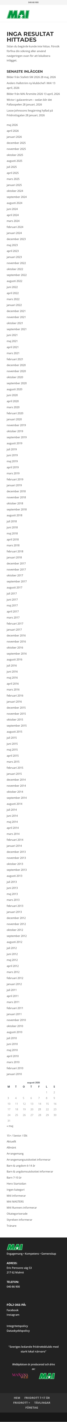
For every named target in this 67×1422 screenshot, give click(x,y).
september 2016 (17, 653)
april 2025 (13, 173)
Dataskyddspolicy (18, 1331)
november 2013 (16, 858)
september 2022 (17, 275)
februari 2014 (15, 840)
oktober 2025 (15, 155)
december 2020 (16, 365)
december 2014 (16, 779)
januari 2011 (14, 1014)
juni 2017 (12, 599)
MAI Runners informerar (22, 1207)
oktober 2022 (15, 269)
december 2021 (16, 311)
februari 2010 (15, 1068)
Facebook (13, 1310)
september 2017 (17, 581)
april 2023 (13, 251)
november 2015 (16, 713)
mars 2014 (13, 834)
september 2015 (17, 725)
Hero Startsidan (16, 1183)
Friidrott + (21, 1403)
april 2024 (13, 215)
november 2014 (16, 785)
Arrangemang (15, 1153)
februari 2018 (15, 551)
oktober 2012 (15, 930)
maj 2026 (12, 125)
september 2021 (17, 329)
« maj (10, 1126)
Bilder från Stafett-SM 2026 (23, 77)
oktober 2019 (15, 431)
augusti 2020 (14, 389)
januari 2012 (14, 984)
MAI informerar (16, 1195)
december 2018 (16, 491)
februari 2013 (15, 906)
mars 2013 (13, 900)
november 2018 (16, 497)
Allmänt (11, 1147)
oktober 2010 (15, 1026)
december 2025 (16, 143)
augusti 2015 (14, 731)
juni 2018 (12, 527)
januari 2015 (14, 774)
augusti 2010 (14, 1032)
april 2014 (13, 828)
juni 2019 (12, 455)
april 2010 (13, 1056)
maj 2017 (12, 605)
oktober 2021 (15, 323)
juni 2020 (12, 395)
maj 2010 (12, 1050)
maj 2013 (12, 894)
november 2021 (16, 317)
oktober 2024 (15, 191)
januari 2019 (14, 485)
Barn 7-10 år (14, 1177)
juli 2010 (12, 1038)
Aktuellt (11, 1141)
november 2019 (16, 425)
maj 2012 (12, 960)
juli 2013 (12, 882)
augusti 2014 (14, 804)
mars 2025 (13, 179)
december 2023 (16, 239)
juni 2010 (12, 1044)
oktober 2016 (15, 647)
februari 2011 (15, 1008)
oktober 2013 (15, 864)
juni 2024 (12, 209)
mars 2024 (13, 221)
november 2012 (16, 924)
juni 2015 (12, 744)
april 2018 (13, 539)
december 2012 (16, 918)
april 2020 (13, 401)
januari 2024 (14, 233)
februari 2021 (15, 359)
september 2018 (17, 509)
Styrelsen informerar (19, 1219)
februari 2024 (15, 227)
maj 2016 (12, 677)
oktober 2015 (15, 719)
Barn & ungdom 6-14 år (21, 1165)
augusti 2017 (14, 587)
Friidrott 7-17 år (37, 1398)
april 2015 (13, 755)
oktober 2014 (15, 792)
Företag (31, 1407)
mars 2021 (13, 353)
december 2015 (16, 707)
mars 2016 (13, 689)
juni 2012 (12, 954)
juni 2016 (12, 671)
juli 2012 (12, 948)
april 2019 (13, 467)
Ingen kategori (16, 1189)
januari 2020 (14, 419)
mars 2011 (13, 1002)
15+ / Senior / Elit (17, 1135)
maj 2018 (12, 533)
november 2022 (16, 263)
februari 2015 (15, 768)
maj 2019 (12, 461)
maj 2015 (12, 749)
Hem (17, 1398)
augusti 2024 (14, 203)
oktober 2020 (15, 377)
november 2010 (16, 1020)
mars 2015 (13, 761)
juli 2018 (12, 521)
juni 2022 (12, 287)
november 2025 (16, 149)
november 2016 (16, 641)
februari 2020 (15, 413)
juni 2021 (12, 335)
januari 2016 (14, 701)
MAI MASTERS (15, 1201)
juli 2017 (12, 593)
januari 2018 (14, 557)
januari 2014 (14, 846)
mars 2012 (13, 972)
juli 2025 (12, 167)
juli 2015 (12, 737)
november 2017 (16, 569)
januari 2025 (14, 185)
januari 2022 (14, 305)
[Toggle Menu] (52, 11)
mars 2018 (13, 545)
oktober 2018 (15, 503)
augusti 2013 (14, 876)
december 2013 (16, 852)
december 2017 (16, 563)
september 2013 (17, 870)
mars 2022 (13, 299)
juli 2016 (12, 665)
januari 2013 (14, 912)
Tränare (11, 1226)
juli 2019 (12, 449)
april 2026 (13, 131)
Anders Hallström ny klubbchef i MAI (29, 83)
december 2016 (16, 635)
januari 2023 (14, 257)
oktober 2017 (15, 575)
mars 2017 (13, 617)
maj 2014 (12, 822)
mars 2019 (13, 473)
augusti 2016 (14, 659)
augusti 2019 (14, 443)
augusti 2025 (14, 161)
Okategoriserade (17, 1213)
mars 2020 (13, 407)
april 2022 (13, 293)
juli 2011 (12, 990)
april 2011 (13, 996)
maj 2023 (12, 245)
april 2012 (13, 966)
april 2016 (13, 683)
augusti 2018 (14, 515)
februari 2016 (15, 695)
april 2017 (13, 611)
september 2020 (17, 383)
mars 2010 (13, 1062)
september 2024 (17, 197)
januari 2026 (14, 137)
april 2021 (13, 347)
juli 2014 (12, 809)
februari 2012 (15, 978)
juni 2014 (12, 816)
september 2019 (17, 437)
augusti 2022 (14, 281)
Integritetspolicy (17, 1326)
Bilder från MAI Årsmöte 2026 (25, 94)
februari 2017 (15, 623)
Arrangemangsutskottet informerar (29, 1159)
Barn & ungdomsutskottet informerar (30, 1171)
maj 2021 (12, 341)
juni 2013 (12, 888)
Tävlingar (42, 1403)
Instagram (13, 1315)
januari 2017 (14, 629)
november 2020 (16, 371)
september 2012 (17, 936)
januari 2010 (14, 1074)
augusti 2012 (14, 942)
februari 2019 (15, 479)
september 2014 (17, 798)
